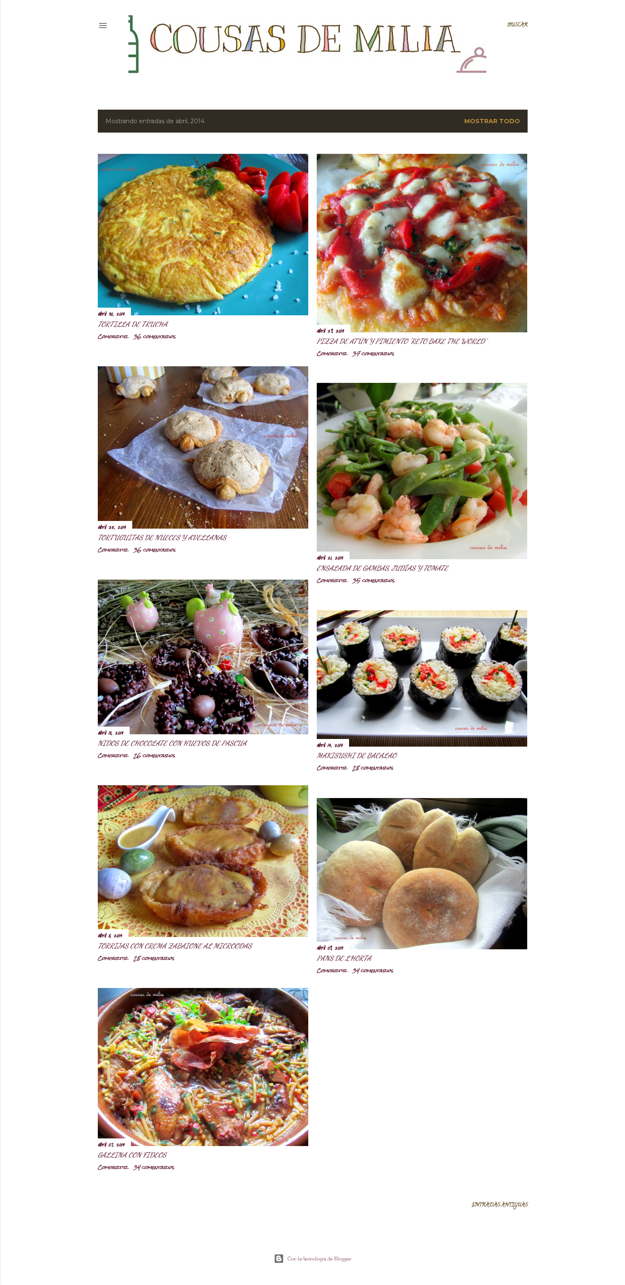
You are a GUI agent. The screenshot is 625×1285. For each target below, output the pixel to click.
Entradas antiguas (500, 1205)
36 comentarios (155, 336)
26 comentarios (154, 755)
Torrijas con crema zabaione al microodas (175, 946)
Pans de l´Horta (344, 958)
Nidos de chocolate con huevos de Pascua (172, 743)
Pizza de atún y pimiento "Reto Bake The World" (401, 341)
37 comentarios (373, 353)
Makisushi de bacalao (356, 755)
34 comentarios (372, 970)
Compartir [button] (113, 336)
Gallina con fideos (132, 1155)
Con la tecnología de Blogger (319, 1259)
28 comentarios (372, 768)
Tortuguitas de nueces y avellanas (162, 537)
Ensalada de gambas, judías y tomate (382, 568)
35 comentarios (373, 580)
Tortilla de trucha (133, 324)
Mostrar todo (492, 121)
